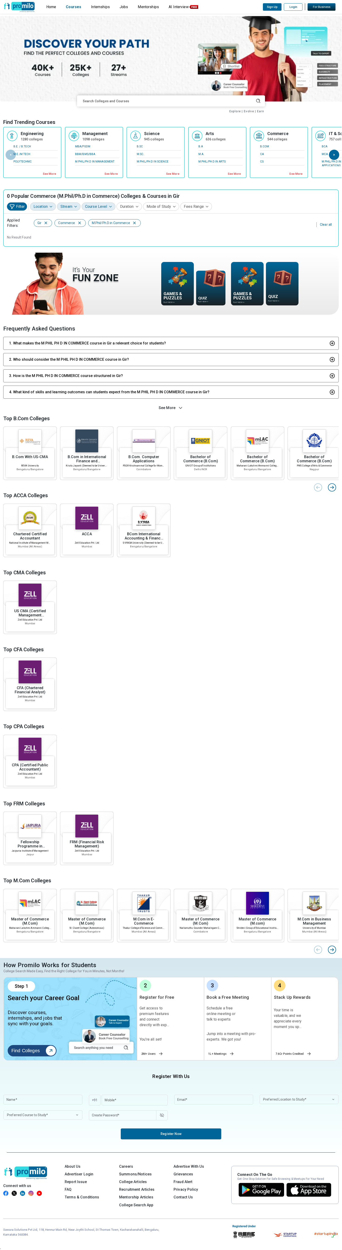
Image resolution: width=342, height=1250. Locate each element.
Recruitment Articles (136, 1189)
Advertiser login (79, 1174)
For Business (321, 7)
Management (95, 133)
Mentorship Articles (136, 1197)
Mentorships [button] (148, 7)
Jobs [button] (124, 7)
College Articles (133, 1182)
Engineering (32, 133)
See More (49, 173)
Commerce (277, 133)
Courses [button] (73, 7)
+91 (94, 1100)
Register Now (171, 1134)
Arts (210, 133)
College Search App (136, 1205)
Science (152, 133)
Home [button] (51, 7)
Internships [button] (100, 7)
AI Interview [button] (179, 7)
